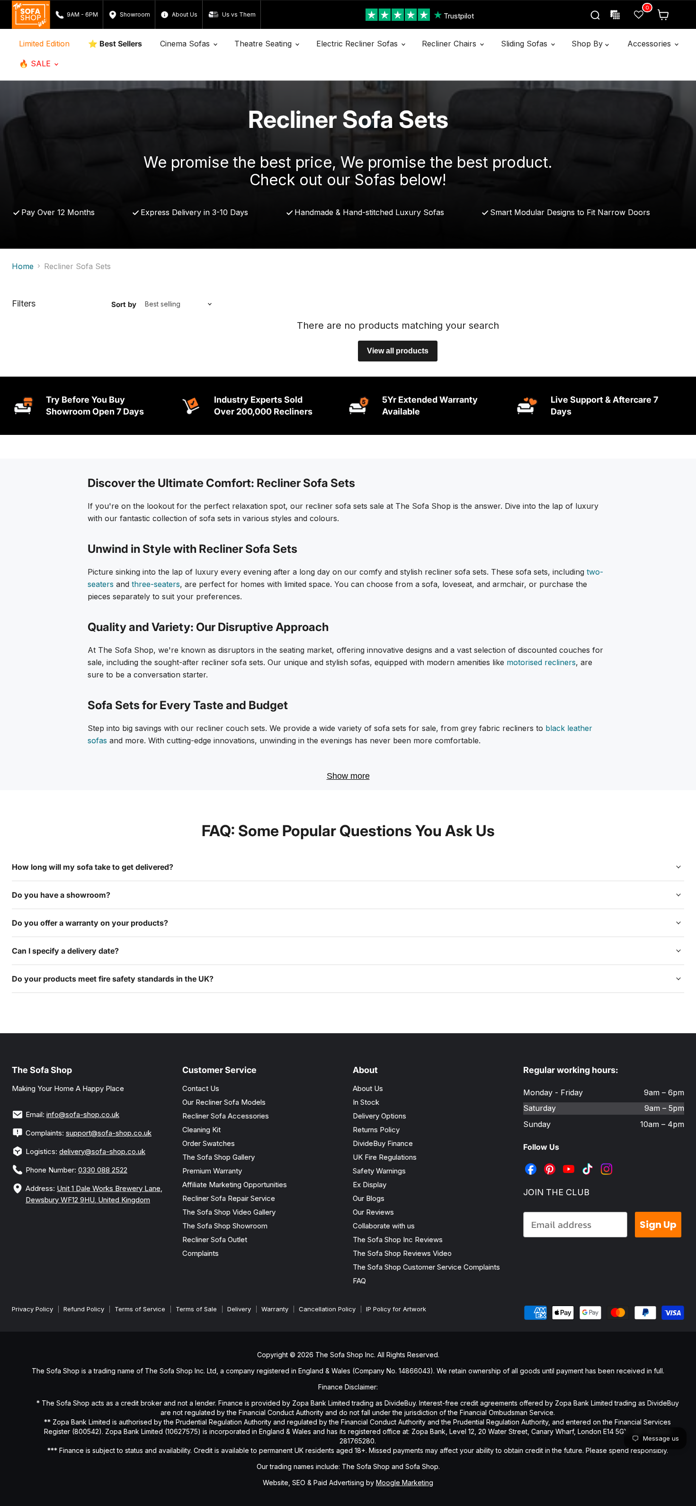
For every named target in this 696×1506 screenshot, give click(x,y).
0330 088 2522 (102, 1169)
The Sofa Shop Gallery (218, 1157)
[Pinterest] (550, 1162)
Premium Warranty (212, 1170)
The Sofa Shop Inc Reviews (398, 1239)
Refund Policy (83, 1309)
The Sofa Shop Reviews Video (402, 1253)
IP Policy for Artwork (396, 1309)
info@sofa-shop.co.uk (82, 1114)
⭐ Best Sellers (115, 43)
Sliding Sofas (525, 43)
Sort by (123, 304)
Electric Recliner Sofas (358, 43)
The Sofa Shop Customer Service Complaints (426, 1267)
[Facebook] (531, 1162)
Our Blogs (368, 1198)
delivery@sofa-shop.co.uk (102, 1151)
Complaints (200, 1253)
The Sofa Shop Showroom (225, 1225)
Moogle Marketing (404, 1483)
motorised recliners (541, 662)
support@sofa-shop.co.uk (109, 1132)
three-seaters (156, 584)
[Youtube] (569, 1162)
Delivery (239, 1309)
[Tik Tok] (588, 1162)
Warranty (274, 1309)
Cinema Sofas (186, 43)
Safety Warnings (379, 1170)
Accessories (650, 43)
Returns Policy (376, 1129)
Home (23, 266)
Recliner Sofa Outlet (214, 1239)
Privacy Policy (32, 1309)
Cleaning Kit (201, 1129)
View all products (397, 351)
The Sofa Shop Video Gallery (229, 1212)
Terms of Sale (196, 1309)
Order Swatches (208, 1143)
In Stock (366, 1102)
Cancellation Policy (327, 1309)
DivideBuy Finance (383, 1143)
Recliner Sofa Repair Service (228, 1198)
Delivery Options (379, 1115)
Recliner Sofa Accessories (225, 1115)
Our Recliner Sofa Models (224, 1102)
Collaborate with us (384, 1225)
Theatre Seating (264, 43)
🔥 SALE (36, 63)
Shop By (588, 43)
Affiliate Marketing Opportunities (234, 1184)
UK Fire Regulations (385, 1157)
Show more (348, 776)
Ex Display (369, 1184)
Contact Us (200, 1088)
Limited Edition (44, 43)
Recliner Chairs (450, 43)
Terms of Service (140, 1309)
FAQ (359, 1280)
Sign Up (658, 1224)
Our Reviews (373, 1212)
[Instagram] (607, 1162)
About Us (368, 1088)
